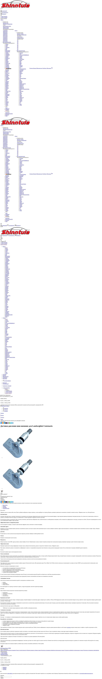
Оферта (1, 650)
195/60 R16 (5, 33)
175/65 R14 (5, 30)
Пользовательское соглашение (10, 650)
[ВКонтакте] (1, 423)
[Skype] (11, 423)
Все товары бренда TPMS (5, 648)
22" (17, 49)
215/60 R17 (5, 37)
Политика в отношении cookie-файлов (91, 650)
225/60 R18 (5, 38)
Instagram (6, 408)
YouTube (6, 411)
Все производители (7, 42)
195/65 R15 (5, 34)
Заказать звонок (3, 244)
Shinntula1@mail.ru (5, 405)
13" (17, 40)
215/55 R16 (5, 36)
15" (17, 42)
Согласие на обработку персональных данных (74, 650)
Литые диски (19, 36)
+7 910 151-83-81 (3, 17)
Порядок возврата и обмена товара (34, 650)
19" (17, 46)
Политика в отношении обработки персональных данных (52, 650)
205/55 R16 (5, 35)
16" (17, 43)
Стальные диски (20, 37)
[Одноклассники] (3, 423)
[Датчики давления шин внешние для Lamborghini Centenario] (17, 457)
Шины (6, 248)
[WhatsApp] (9, 423)
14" (17, 41)
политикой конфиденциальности (86, 673)
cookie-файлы (10, 673)
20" (17, 47)
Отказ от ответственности (21, 650)
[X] (6, 423)
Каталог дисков (20, 33)
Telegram (6, 409)
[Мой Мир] (4, 423)
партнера (69, 627)
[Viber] (7, 423)
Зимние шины (6, 27)
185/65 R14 (5, 31)
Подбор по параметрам (7, 23)
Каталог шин (5, 22)
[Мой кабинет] (1, 15)
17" (17, 44)
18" (17, 45)
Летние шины (6, 28)
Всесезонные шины (7, 26)
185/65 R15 (5, 32)
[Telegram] (12, 423)
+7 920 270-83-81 (3, 16)
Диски (6, 320)
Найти (2, 677)
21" (17, 48)
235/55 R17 (5, 39)
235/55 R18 (5, 41)
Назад (6, 247)
